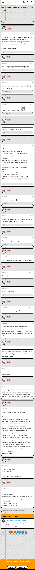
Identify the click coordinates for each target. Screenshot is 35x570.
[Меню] (3, 2)
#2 (32, 63)
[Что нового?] (28, 2)
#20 (32, 488)
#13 (32, 307)
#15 (32, 348)
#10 (32, 256)
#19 (32, 465)
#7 (32, 196)
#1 (32, 33)
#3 (32, 82)
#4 (32, 104)
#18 (32, 408)
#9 (32, 237)
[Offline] (2, 27)
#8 (32, 215)
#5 (32, 126)
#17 (32, 386)
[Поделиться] (30, 34)
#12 (32, 288)
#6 (32, 145)
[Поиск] (32, 2)
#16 (32, 368)
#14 (32, 323)
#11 (32, 272)
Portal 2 (11, 524)
